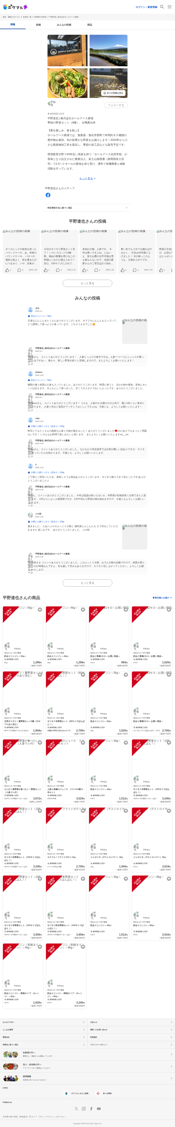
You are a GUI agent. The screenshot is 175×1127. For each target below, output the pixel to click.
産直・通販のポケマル (11, 17)
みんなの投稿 (64, 24)
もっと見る (87, 283)
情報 (12, 24)
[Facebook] (48, 195)
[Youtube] (99, 1109)
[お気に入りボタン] (40, 609)
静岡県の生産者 (40, 17)
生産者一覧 (27, 17)
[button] (10, 270)
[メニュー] (169, 7)
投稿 (38, 24)
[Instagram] (84, 1109)
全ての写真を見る (113, 93)
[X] (76, 1109)
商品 (89, 24)
